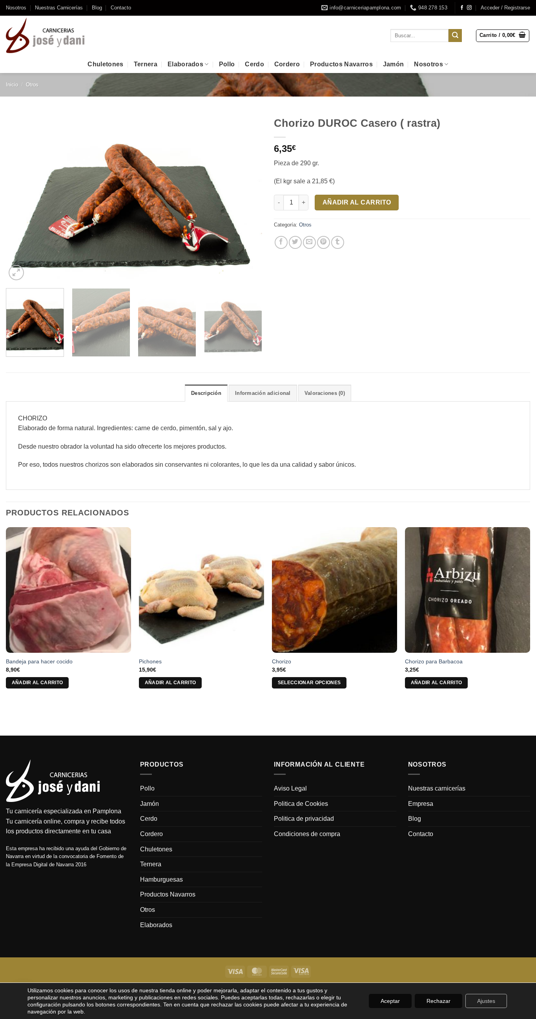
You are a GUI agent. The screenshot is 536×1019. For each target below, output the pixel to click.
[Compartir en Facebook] (281, 242)
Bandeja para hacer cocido (39, 661)
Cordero (287, 64)
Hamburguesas (161, 879)
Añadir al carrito (357, 202)
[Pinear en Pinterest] (323, 242)
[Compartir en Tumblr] (337, 242)
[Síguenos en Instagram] (469, 8)
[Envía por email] (309, 242)
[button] (505, 8)
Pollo (227, 64)
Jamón (393, 64)
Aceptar (390, 1001)
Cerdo (254, 64)
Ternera (145, 64)
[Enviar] (455, 35)
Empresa (420, 803)
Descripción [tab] (206, 393)
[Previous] (21, 198)
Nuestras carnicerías (436, 788)
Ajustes (486, 1001)
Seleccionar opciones (309, 682)
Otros (32, 85)
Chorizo (281, 661)
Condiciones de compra (307, 834)
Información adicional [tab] (262, 393)
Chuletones (105, 64)
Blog (97, 8)
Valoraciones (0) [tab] (324, 393)
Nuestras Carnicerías (59, 8)
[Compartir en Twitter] (295, 242)
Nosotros (16, 8)
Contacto (121, 8)
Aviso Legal (290, 788)
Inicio (12, 85)
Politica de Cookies (301, 803)
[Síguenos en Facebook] (461, 8)
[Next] (247, 198)
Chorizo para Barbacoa (434, 661)
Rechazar (438, 1001)
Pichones (150, 661)
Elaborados (185, 64)
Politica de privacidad (304, 818)
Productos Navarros (341, 64)
